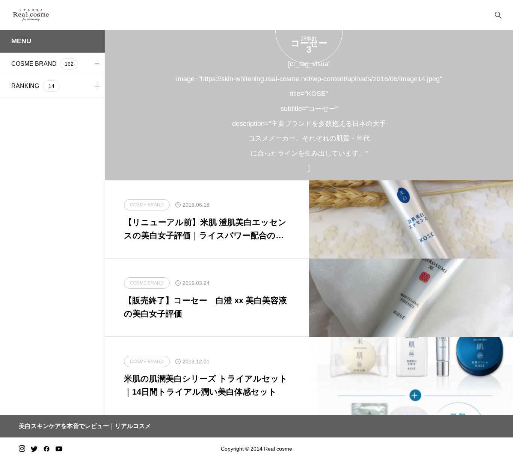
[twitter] (34, 448)
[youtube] (59, 448)
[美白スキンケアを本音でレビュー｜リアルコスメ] (41, 15)
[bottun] (498, 15)
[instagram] (22, 448)
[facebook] (46, 448)
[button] (97, 64)
